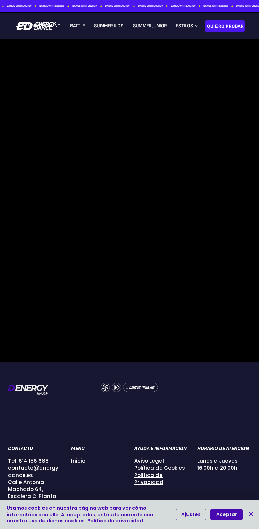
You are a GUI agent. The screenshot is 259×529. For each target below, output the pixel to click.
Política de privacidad (115, 520)
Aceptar (226, 514)
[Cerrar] (251, 514)
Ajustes (191, 514)
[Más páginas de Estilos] (196, 26)
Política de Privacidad (148, 478)
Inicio (78, 460)
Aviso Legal (149, 460)
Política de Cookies (159, 467)
